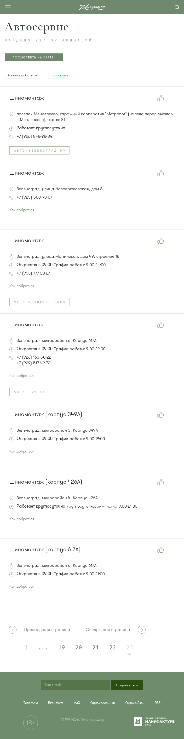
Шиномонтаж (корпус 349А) (45, 414)
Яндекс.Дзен (134, 703)
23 (129, 648)
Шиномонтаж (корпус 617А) (44, 549)
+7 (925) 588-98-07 (34, 197)
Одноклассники (102, 703)
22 (112, 648)
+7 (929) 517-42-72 (33, 363)
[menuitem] (31, 703)
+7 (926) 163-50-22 (34, 357)
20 (78, 648)
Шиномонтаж (26, 98)
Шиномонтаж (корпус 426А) (45, 482)
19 (61, 648)
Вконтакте (55, 703)
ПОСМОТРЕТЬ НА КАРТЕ (33, 57)
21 (95, 648)
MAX (77, 703)
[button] (22, 75)
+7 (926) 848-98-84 (34, 136)
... (43, 648)
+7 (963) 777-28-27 (33, 273)
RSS (158, 703)
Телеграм (30, 703)
